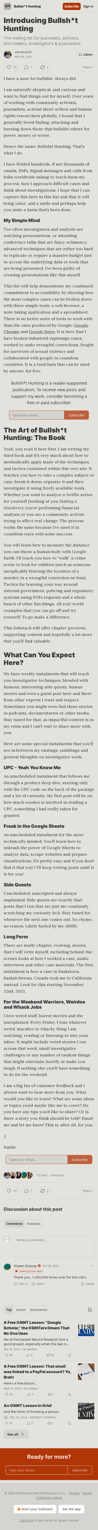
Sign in (88, 6)
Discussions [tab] (38, 1310)
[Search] (89, 1309)
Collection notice (49, 1497)
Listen (88, 54)
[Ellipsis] (92, 1265)
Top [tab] (9, 1310)
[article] (49, 1339)
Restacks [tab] (33, 1224)
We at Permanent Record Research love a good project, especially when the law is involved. (36, 1341)
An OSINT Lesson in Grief (28, 1405)
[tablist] (23, 1223)
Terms (87, 1493)
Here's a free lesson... (20, 1383)
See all (12, 1434)
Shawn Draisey (25, 1265)
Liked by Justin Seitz (30, 1271)
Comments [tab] (14, 1224)
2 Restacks (57, 1175)
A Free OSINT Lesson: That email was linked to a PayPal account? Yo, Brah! (37, 1371)
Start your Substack (37, 1509)
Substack (26, 1520)
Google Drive (42, 331)
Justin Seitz (23, 52)
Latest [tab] (21, 1310)
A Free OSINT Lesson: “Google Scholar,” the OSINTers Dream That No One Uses (37, 1328)
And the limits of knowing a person (31, 1411)
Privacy (74, 1493)
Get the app (71, 1509)
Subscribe (71, 6)
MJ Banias (30, 1349)
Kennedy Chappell (43, 1417)
